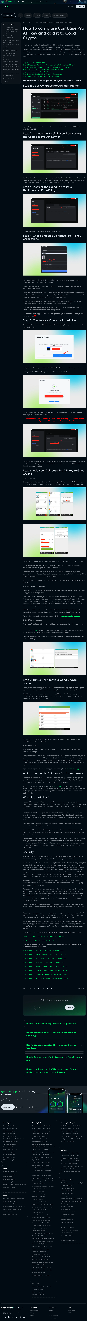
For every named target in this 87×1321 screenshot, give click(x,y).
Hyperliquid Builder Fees (10, 1214)
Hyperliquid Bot (43, 1188)
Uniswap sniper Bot (37, 1275)
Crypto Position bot (37, 1160)
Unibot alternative (66, 1238)
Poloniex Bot (41, 1241)
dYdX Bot (43, 1173)
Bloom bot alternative (67, 1190)
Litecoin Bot (35, 1209)
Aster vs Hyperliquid (66, 1185)
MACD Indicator (65, 1136)
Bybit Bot (44, 1152)
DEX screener (7, 1209)
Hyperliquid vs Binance (67, 1214)
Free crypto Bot (49, 1181)
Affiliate (32, 1315)
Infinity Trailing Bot (76, 1126)
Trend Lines (64, 1131)
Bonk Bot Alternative (67, 1193)
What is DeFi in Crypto (9, 1174)
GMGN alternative (66, 1209)
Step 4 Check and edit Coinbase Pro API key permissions (43, 69)
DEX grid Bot (49, 1167)
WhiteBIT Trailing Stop (9, 1160)
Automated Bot (36, 1131)
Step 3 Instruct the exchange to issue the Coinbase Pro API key (46, 67)
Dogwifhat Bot (36, 1173)
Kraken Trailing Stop (9, 1152)
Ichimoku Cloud (78, 1139)
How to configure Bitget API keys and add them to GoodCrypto (51, 1046)
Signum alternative (66, 1232)
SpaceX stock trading (38, 1257)
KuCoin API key (65, 1166)
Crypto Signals (20, 1198)
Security (5, 81)
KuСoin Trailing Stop (9, 1154)
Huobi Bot (35, 1188)
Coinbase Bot (36, 1154)
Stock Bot (35, 1259)
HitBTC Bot (51, 1186)
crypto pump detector (38, 1162)
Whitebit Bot (47, 1275)
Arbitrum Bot (47, 1126)
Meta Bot (34, 1220)
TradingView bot (65, 1126)
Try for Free (7, 1107)
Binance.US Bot (44, 1133)
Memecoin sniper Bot (38, 1223)
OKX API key (73, 1168)
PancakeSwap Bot (48, 1233)
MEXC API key (65, 1168)
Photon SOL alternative (67, 1227)
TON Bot (34, 1272)
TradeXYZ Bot (42, 1270)
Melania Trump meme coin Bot (40, 1215)
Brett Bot (34, 1149)
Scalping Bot (42, 1251)
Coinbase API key (66, 1161)
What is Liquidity (8, 1176)
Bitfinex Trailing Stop (9, 1131)
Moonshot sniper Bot (38, 1225)
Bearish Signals (7, 1206)
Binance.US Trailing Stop (10, 1128)
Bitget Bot (35, 1147)
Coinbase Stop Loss (37, 1289)
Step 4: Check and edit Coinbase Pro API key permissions (9, 55)
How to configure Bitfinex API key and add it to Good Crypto (45, 974)
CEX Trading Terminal (9, 1198)
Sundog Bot (35, 1265)
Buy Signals (16, 1204)
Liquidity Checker (16, 1209)
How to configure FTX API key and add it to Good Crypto (43, 950)
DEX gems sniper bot (38, 1165)
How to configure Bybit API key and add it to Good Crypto (44, 962)
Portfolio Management (9, 1179)
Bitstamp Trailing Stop (9, 1136)
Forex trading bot (49, 1178)
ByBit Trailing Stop (20, 1139)
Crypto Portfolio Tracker (10, 1201)
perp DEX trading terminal (39, 1238)
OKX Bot (39, 1228)
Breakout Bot (51, 1147)
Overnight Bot (46, 1228)
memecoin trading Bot (44, 1220)
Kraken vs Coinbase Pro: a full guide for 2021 (39, 940)
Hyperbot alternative (67, 1217)
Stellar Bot (48, 1257)
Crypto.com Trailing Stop (10, 1147)
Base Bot (45, 1139)
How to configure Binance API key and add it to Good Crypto (45, 958)
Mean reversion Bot (37, 1212)
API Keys (64, 1150)
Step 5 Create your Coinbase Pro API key (37, 72)
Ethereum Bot (47, 1175)
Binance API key (65, 1153)
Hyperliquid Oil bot (37, 1204)
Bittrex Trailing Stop (8, 1139)
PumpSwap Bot (36, 1246)
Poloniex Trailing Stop (9, 1157)
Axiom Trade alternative (67, 1188)
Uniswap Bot (41, 1272)
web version (34, 630)
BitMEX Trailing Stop (9, 1133)
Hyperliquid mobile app (38, 1194)
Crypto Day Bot (45, 1154)
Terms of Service (53, 1315)
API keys (46, 15)
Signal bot (45, 1254)
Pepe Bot (34, 1236)
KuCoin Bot (42, 1207)
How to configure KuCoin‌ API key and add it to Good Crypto (44, 954)
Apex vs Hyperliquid (77, 1183)
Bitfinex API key (75, 1153)
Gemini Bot (43, 1183)
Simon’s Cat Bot (36, 1254)
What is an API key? (8, 78)
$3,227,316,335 (59, 786)
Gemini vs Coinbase (8, 1184)
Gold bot (44, 1186)
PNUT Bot (35, 1241)
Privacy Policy (52, 1318)
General (28, 15)
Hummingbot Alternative (68, 1211)
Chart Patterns (65, 1133)
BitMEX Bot (35, 1144)
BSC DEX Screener (43, 1149)
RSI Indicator (74, 1133)
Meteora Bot (35, 1217)
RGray (9, 1313)
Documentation (34, 1310)
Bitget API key (65, 1155)
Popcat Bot (35, 1244)
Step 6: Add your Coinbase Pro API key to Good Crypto (11, 65)
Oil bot (34, 1228)
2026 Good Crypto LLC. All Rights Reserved (11, 1312)
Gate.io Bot (35, 1183)
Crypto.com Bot (48, 1157)
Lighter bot (43, 1209)
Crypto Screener (7, 1204)
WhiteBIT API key (75, 1171)
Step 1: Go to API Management (34, 63)
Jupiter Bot (35, 1207)
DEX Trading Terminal (19, 1206)
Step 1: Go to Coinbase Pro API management (11, 36)
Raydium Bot (35, 1249)
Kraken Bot (49, 1207)
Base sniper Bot (36, 1141)
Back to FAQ (10, 15)
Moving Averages (66, 1128)
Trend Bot (49, 1270)
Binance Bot (35, 1133)
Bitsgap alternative (66, 1198)
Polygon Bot (49, 1241)
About (50, 1313)
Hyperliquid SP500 (37, 1199)
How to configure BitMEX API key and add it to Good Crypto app (46, 970)
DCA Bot (47, 1162)
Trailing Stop (75, 1128)
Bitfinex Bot (45, 1141)
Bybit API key (74, 1158)
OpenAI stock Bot (37, 1233)
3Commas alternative (67, 1206)
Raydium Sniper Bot (45, 1249)
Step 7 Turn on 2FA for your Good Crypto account (41, 76)
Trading (37, 15)
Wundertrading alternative (68, 1240)
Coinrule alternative (77, 1201)
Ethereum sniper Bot (38, 1178)
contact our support (74, 769)
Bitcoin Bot (49, 1144)
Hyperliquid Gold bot (38, 1191)
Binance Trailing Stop (9, 1126)
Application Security (59, 15)
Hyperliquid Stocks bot (38, 1196)
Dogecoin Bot (48, 1170)
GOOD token (71, 1310)
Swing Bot (42, 1265)
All (20, 15)
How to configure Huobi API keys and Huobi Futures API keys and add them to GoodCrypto (52, 1071)
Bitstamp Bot (42, 1147)
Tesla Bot (34, 1270)
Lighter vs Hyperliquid (67, 1222)
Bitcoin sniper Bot (37, 1139)
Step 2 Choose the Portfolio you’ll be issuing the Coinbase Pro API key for (49, 65)
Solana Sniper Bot (43, 1259)
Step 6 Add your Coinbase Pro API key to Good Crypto (42, 74)
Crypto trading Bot (37, 1157)
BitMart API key (74, 1155)
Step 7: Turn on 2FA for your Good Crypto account (11, 70)
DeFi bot (42, 1167)
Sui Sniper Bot (49, 1262)
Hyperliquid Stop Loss (38, 1294)
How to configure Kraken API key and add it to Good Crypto (45, 966)
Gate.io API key (76, 1161)
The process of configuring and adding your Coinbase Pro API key (11, 30)
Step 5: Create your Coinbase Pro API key (10, 60)
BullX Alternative (77, 1198)
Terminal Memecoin (8, 1211)
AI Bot (49, 1128)
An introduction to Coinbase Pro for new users (11, 74)
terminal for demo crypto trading (41, 1267)
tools (5, 1196)
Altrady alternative (66, 1183)
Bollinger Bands (72, 1131)
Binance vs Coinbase (9, 1187)
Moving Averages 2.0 (67, 1139)
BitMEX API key (65, 1158)
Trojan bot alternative (67, 1235)
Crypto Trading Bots (9, 1182)
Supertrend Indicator (76, 1136)
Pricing (32, 1313)
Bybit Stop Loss (47, 1287)
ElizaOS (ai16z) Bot (37, 1175)
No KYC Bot (48, 1225)
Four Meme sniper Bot (38, 1181)
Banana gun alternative (67, 1196)
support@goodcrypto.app (70, 616)
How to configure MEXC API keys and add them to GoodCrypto (51, 1034)
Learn (5, 1168)
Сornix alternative (66, 1201)
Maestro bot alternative (68, 1225)
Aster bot (34, 1128)
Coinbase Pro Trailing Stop (10, 1141)
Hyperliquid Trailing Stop (10, 1149)
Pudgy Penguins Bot (45, 1244)
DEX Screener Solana (38, 1170)
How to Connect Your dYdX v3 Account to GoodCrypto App (53, 1058)
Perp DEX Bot (42, 1236)
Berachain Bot (46, 1131)
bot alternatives (67, 1180)
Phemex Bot (51, 1238)
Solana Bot (35, 1262)
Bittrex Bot (42, 1144)
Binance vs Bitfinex (20, 1184)
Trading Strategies (68, 1123)
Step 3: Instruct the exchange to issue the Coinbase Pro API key (10, 48)
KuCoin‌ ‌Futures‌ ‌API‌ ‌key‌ (76, 1166)
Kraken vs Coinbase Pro (10, 1171)
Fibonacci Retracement (67, 1141)
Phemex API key (65, 1171)
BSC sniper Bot (36, 1152)
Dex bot (47, 1165)
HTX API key (64, 1163)
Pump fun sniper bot (47, 1246)
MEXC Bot (47, 1223)
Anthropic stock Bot (37, 1126)
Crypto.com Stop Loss (38, 1292)
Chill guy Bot (50, 1152)
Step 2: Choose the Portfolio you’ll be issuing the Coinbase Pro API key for (11, 42)
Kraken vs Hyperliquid (67, 1219)
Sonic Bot (42, 1262)
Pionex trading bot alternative (69, 1230)
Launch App (80, 6)
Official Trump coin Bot (38, 1230)
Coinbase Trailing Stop (9, 1144)
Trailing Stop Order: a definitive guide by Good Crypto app (44, 936)
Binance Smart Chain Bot (39, 1136)
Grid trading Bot (36, 1186)
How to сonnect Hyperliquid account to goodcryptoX (52, 1023)
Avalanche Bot (42, 1128)
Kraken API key (73, 1163)
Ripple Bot (35, 1251)
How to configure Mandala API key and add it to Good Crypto (45, 978)
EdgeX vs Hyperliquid (67, 1204)
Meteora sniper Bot (45, 1217)
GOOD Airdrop (72, 1313)
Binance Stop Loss (37, 1287)
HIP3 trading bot (48, 1204)
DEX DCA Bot (36, 1167)
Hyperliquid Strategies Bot (39, 1202)
